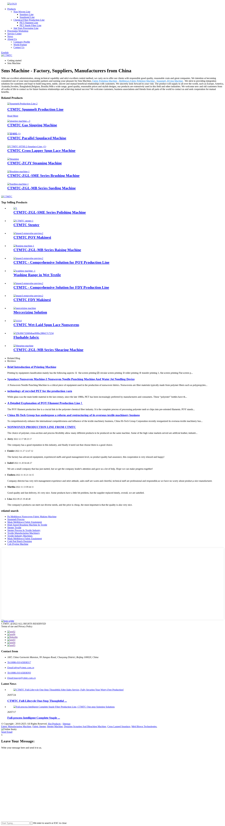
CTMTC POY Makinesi (32, 237)
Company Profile (21, 42)
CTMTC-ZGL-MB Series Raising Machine (47, 250)
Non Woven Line (21, 11)
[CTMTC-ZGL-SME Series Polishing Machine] (15, 208)
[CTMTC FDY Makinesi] (28, 295)
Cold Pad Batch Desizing (19, 541)
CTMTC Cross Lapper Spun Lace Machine (41, 151)
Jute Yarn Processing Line (25, 28)
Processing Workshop (17, 31)
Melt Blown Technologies (144, 726)
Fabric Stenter (39, 726)
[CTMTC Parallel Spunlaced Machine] (14, 133)
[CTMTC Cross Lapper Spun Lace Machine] (26, 146)
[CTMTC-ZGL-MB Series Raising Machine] (23, 246)
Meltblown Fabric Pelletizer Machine (137, 81)
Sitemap (66, 723)
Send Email (6, 732)
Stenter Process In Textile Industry (23, 530)
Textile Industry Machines (19, 535)
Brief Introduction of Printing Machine (31, 367)
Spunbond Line (27, 17)
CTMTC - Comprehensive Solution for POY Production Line (61, 262)
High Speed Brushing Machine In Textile (27, 525)
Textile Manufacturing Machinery (23, 533)
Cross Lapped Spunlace (118, 726)
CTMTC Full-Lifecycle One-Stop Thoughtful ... (37, 700)
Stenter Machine (55, 726)
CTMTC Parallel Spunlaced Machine (36, 138)
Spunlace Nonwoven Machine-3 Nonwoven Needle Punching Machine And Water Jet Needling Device (71, 379)
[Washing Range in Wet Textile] (24, 271)
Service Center (14, 33)
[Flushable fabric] (33, 333)
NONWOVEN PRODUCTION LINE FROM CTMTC (41, 427)
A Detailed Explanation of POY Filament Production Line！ (45, 403)
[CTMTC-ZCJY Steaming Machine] (13, 159)
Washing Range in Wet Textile (37, 275)
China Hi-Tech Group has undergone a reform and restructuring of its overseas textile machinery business (73, 415)
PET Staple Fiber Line (30, 25)
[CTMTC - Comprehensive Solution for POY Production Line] (28, 258)
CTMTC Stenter (26, 225)
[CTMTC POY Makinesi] (28, 233)
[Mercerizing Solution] (24, 308)
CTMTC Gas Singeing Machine (32, 125)
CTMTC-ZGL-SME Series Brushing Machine (43, 176)
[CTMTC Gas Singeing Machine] (18, 121)
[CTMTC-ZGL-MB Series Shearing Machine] (23, 345)
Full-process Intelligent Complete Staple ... (33, 717)
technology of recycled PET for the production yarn (39, 391)
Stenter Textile (14, 527)
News (10, 36)
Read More (12, 116)
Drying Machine (175, 81)
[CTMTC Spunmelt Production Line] (22, 103)
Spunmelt (161, 81)
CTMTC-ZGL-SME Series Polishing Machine (49, 212)
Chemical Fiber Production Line (29, 20)
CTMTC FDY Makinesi (32, 300)
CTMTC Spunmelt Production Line (35, 109)
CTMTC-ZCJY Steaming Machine (34, 163)
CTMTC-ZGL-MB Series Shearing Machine (48, 350)
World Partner (20, 44)
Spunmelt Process (15, 519)
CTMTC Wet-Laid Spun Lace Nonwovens (46, 325)
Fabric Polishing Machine (104, 81)
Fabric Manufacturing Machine (16, 726)
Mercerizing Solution (30, 312)
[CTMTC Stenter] (23, 221)
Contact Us (18, 47)
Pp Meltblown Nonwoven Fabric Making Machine (31, 516)
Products (11, 9)
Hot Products (54, 723)
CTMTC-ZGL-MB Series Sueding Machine (41, 188)
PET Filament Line (29, 22)
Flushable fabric (26, 337)
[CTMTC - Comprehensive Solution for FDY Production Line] (28, 283)
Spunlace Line (27, 14)
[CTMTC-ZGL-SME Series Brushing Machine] (18, 171)
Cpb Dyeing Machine (17, 544)
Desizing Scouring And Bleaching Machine (85, 726)
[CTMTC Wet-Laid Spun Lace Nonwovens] (17, 320)
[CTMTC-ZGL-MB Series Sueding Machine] (18, 184)
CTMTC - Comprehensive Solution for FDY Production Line (61, 287)
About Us (12, 39)
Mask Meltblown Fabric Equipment (24, 522)
